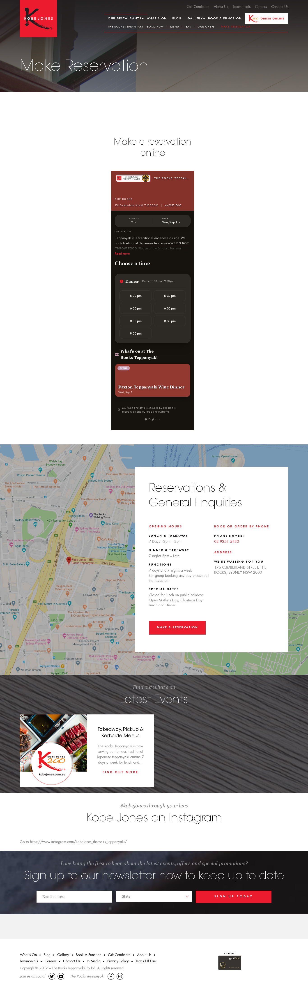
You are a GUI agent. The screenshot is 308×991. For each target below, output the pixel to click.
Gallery (63, 954)
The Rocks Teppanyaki (125, 27)
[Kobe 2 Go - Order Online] (266, 18)
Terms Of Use (146, 961)
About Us (221, 6)
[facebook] (111, 976)
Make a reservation (177, 627)
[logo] (38, 18)
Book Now (155, 27)
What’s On (157, 18)
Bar (188, 27)
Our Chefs (206, 27)
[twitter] (51, 976)
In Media (94, 961)
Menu (174, 27)
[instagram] (120, 976)
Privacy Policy (118, 961)
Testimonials (241, 6)
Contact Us (279, 6)
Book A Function (225, 18)
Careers (261, 6)
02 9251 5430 (226, 541)
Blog (177, 18)
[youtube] (60, 976)
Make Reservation (236, 27)
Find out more (120, 772)
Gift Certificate (198, 6)
